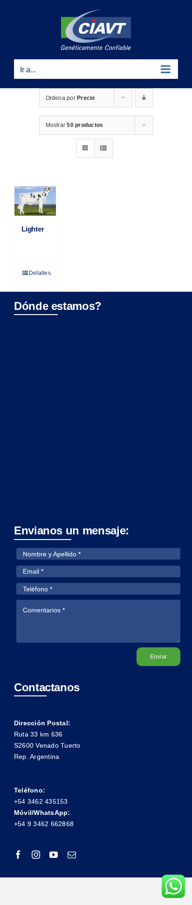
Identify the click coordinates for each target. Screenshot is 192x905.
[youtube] (53, 854)
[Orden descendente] (144, 97)
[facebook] (18, 854)
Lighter (32, 229)
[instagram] (36, 854)
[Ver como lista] (104, 148)
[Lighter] (35, 201)
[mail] (72, 854)
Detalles (40, 273)
